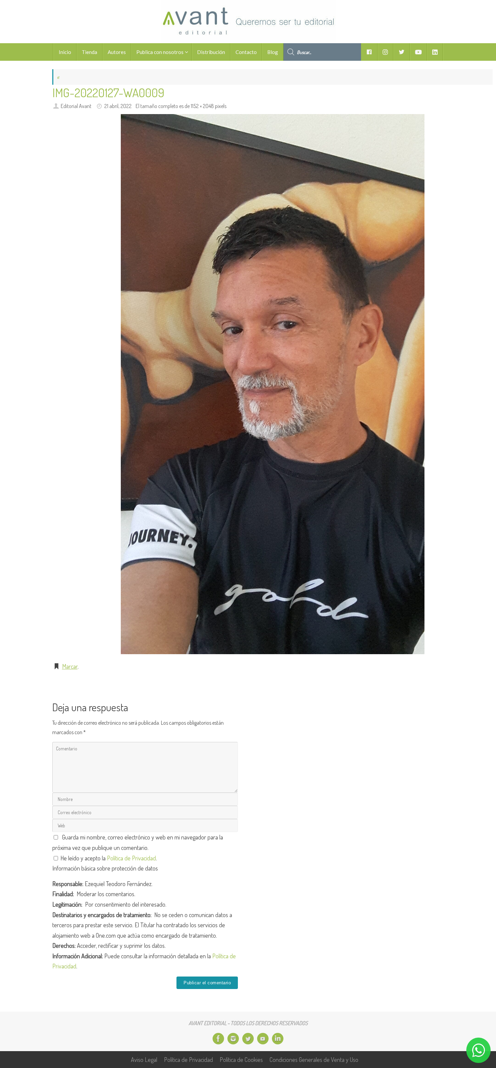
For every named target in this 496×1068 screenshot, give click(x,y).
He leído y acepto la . (108, 858)
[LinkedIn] (277, 1038)
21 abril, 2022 (118, 105)
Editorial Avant (76, 105)
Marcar (70, 666)
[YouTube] (263, 1038)
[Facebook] (218, 1038)
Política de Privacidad (131, 858)
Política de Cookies (241, 1059)
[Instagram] (233, 1038)
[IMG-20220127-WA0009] (272, 384)
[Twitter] (248, 1038)
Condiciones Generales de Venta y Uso (314, 1059)
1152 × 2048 (202, 105)
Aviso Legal (144, 1059)
